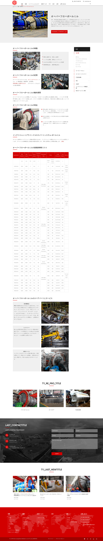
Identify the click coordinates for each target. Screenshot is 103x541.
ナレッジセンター (55, 517)
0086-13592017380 (86, 517)
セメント (24, 519)
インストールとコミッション (43, 519)
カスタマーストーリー (56, 519)
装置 (22, 4)
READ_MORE (16, 497)
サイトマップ (50, 538)
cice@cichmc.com (88, 1)
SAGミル (77, 56)
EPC (50, 4)
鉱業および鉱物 (26, 517)
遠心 (77, 80)
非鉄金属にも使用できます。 (20, 83)
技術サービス (44, 4)
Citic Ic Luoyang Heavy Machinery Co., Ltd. (21, 538)
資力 (54, 4)
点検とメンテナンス (41, 521)
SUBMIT (57, 453)
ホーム (15, 6)
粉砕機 (21, 6)
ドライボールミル (79, 60)
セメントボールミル (33, 79)
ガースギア (51, 410)
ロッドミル (78, 64)
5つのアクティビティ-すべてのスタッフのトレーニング (51, 495)
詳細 (62, 141)
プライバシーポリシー (60, 538)
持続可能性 (69, 528)
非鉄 (24, 528)
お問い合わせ (63, 4)
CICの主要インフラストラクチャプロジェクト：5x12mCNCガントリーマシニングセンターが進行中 (25, 495)
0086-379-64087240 (86, 519)
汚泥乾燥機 (78, 77)
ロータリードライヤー (81, 74)
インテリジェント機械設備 (82, 87)
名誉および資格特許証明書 (72, 521)
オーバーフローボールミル (28, 6)
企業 (57, 4)
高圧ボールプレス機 (80, 90)
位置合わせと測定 (41, 517)
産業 (26, 4)
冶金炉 (77, 84)
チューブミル (78, 66)
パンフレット (54, 521)
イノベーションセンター (34, 4)
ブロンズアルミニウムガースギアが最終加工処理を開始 (77, 495)
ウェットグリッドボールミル (81, 58)
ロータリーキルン (80, 70)
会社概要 (68, 517)
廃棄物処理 (25, 521)
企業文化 (68, 519)
